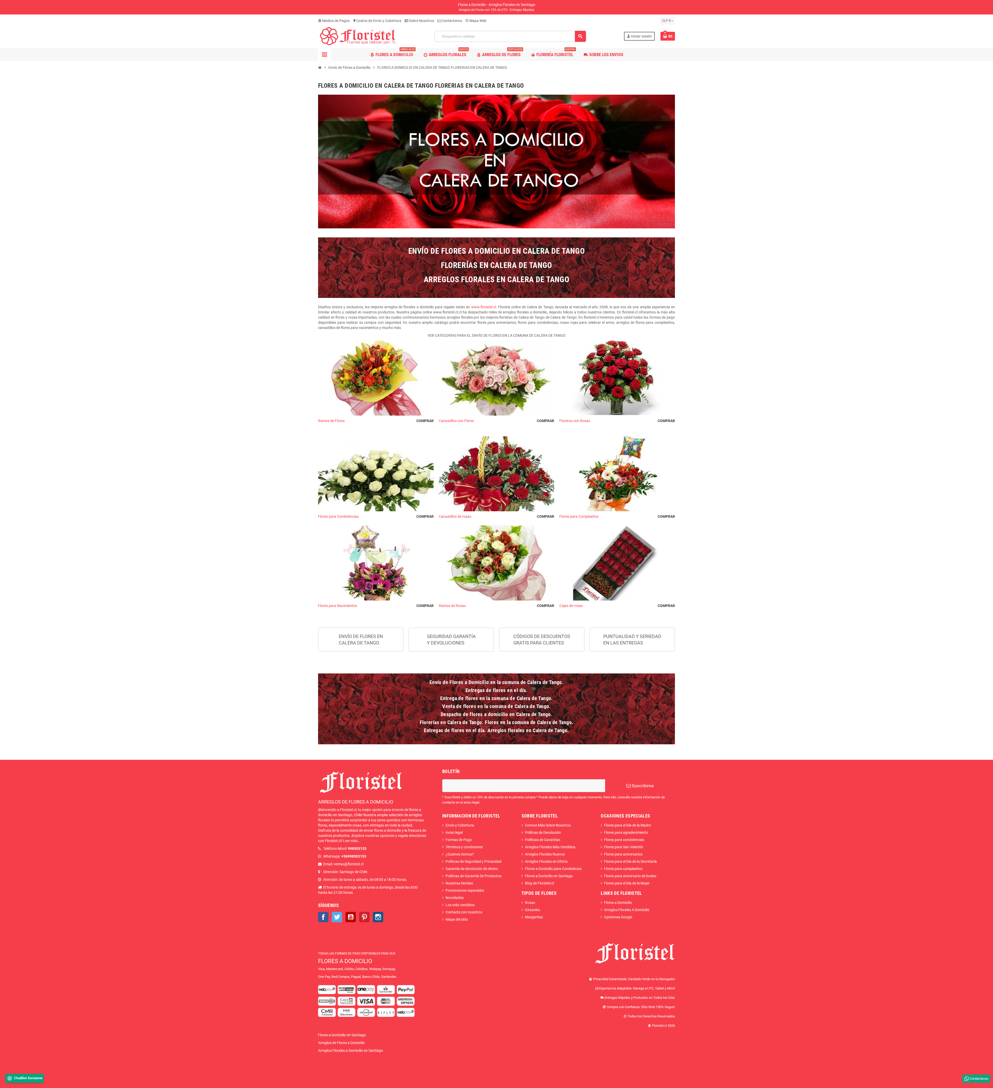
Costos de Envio (631, 740)
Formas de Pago (459, 840)
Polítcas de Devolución (543, 832)
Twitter (337, 917)
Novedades (455, 898)
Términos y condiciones (464, 847)
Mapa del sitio (457, 919)
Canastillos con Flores (496, 421)
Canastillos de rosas (496, 516)
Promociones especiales (465, 890)
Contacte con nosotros (464, 912)
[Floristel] (357, 36)
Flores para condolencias (624, 840)
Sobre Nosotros (421, 21)
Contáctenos (451, 21)
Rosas (530, 903)
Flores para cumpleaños (623, 869)
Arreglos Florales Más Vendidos (550, 847)
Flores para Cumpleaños (617, 516)
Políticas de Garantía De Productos (473, 876)
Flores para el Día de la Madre (627, 825)
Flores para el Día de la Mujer (627, 883)
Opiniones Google (618, 917)
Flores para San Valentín (623, 847)
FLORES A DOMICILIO (345, 961)
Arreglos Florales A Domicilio (626, 910)
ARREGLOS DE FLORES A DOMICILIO (355, 802)
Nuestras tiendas (459, 883)
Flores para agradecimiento (626, 832)
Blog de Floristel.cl (539, 883)
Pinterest (364, 917)
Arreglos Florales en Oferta (546, 861)
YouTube (350, 917)
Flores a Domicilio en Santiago (549, 876)
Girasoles (532, 910)
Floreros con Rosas (617, 421)
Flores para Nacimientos (376, 606)
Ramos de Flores (376, 421)
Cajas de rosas (617, 606)
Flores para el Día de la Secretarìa (630, 861)
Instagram (378, 917)
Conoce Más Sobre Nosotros (548, 825)
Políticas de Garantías (542, 840)
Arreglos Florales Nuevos (545, 854)
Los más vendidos (460, 905)
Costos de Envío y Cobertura (377, 21)
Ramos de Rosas (496, 606)
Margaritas (534, 917)
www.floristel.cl (483, 307)
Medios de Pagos (334, 21)
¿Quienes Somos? (460, 854)
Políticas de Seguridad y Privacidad (473, 861)
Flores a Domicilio (618, 903)
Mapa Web (475, 21)
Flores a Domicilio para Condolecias (553, 869)
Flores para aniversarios (623, 854)
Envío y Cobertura (460, 825)
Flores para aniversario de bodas (630, 876)
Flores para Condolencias (376, 516)
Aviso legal (454, 832)
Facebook (323, 917)
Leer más (350, 841)
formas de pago (631, 293)
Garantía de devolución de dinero (472, 869)
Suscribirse (642, 785)
